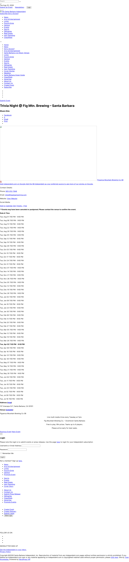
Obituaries (8, 31)
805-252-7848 (11, 191)
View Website (12, 199)
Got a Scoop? (13, 14)
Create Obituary (10, 511)
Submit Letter (9, 513)
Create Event (9, 85)
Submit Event (5, 101)
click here (114, 557)
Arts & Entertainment (12, 19)
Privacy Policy (5, 552)
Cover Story (8, 486)
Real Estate (8, 33)
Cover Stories (9, 71)
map (9, 403)
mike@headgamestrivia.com (16, 195)
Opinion (7, 25)
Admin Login (8, 515)
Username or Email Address (10, 446)
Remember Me (8, 453)
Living (6, 21)
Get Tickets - (20, 206)
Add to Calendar (6, 206)
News (6, 17)
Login (29, 7)
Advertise (7, 79)
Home (6, 45)
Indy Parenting (9, 35)
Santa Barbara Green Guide (14, 75)
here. (20, 461)
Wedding (7, 73)
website (9, 410)
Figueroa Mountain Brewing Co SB (110, 180)
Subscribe (4, 14)
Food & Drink (9, 23)
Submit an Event (6, 7)
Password (3, 449)
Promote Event (9, 475)
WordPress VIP (24, 559)
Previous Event (5, 432)
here (58, 442)
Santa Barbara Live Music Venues (16, 53)
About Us (7, 81)
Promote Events (10, 502)
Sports (6, 29)
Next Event (16, 432)
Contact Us (8, 83)
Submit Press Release (12, 494)
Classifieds (8, 37)
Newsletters (19, 7)
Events (6, 27)
